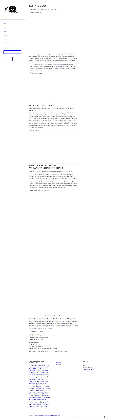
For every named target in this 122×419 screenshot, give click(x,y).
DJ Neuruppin (44, 392)
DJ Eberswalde (32, 376)
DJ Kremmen (32, 386)
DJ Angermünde (33, 365)
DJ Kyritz (38, 386)
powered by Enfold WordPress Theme (52, 415)
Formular (36, 328)
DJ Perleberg (39, 393)
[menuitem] (12, 23)
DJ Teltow (37, 401)
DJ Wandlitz (44, 402)
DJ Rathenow (44, 395)
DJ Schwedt (38, 397)
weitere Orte (44, 406)
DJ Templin (43, 401)
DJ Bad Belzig (41, 365)
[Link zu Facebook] (3, 59)
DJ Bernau (41, 369)
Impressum (58, 362)
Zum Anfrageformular (87, 369)
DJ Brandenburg (44, 370)
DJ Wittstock (45, 404)
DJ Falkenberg (36, 377)
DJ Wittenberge (37, 404)
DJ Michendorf (39, 390)
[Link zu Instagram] (15, 59)
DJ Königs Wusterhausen (43, 385)
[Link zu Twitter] (22, 59)
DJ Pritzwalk (37, 395)
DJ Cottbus (35, 374)
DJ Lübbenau (32, 390)
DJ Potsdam (45, 386)
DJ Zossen (37, 406)
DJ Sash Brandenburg (39, 415)
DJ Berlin (35, 369)
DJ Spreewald (32, 399)
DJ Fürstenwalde (41, 381)
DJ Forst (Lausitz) (40, 379)
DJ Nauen (38, 392)
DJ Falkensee (44, 377)
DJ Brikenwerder (43, 372)
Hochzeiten (61, 66)
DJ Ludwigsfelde (40, 388)
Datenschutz (59, 364)
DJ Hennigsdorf (40, 383)
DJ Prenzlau (46, 393)
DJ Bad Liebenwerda (41, 367)
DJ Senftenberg (46, 397)
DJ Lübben (47, 388)
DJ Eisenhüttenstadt (42, 376)
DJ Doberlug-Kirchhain (44, 374)
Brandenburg (62, 325)
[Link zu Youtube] (9, 59)
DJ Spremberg (40, 399)
